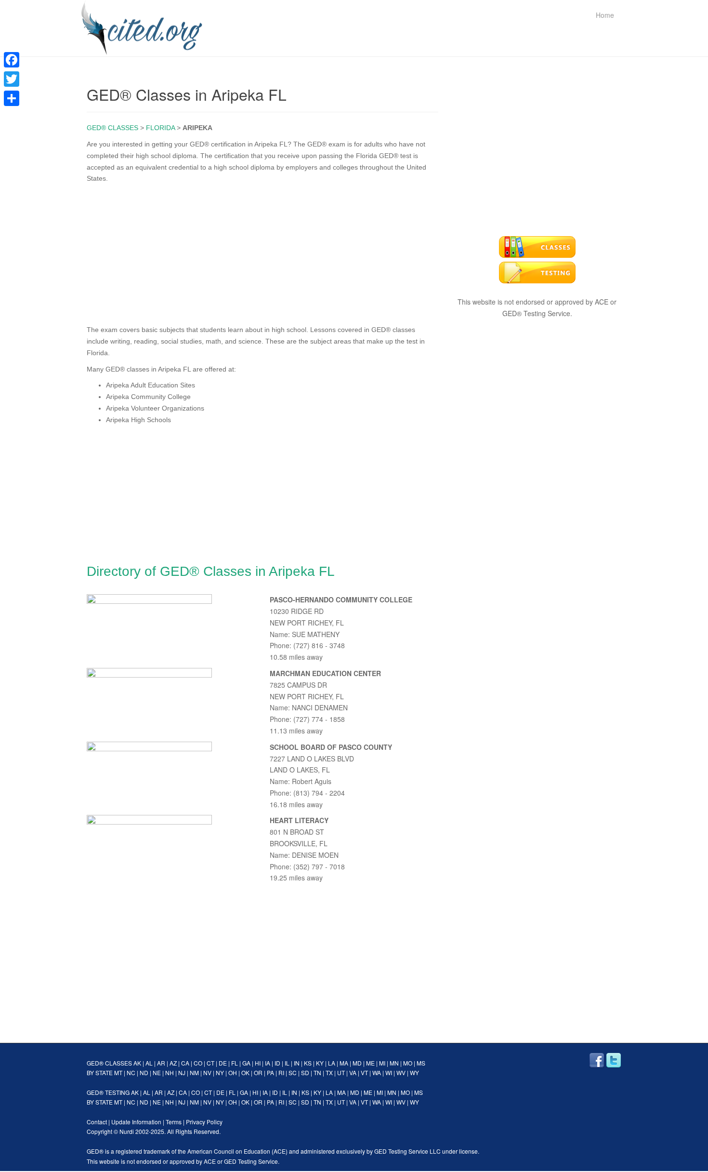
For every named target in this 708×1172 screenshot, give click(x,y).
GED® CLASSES (112, 128)
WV (401, 1072)
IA (267, 1063)
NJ (181, 1072)
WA (376, 1072)
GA (246, 1063)
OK (245, 1072)
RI (281, 1072)
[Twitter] (11, 79)
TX (329, 1072)
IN (297, 1063)
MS (421, 1063)
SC (292, 1072)
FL (234, 1063)
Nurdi (126, 1131)
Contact (97, 1122)
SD (305, 1072)
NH (169, 1072)
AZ (173, 1063)
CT (210, 1063)
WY (414, 1072)
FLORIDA (160, 128)
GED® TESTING (108, 1092)
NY (220, 1072)
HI (258, 1063)
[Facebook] (11, 59)
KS (308, 1063)
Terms (174, 1122)
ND (144, 1072)
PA (270, 1072)
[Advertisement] (262, 252)
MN (394, 1063)
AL (149, 1063)
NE (157, 1072)
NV (207, 1072)
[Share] (11, 98)
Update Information (136, 1122)
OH (232, 1072)
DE (223, 1063)
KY (320, 1063)
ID (277, 1063)
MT (118, 1072)
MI (382, 1063)
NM (194, 1072)
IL (287, 1063)
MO (407, 1063)
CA (185, 1063)
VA (352, 1072)
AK (137, 1063)
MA (344, 1063)
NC (131, 1072)
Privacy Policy (204, 1122)
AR (161, 1063)
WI (388, 1072)
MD (357, 1063)
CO (198, 1063)
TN (317, 1072)
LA (331, 1063)
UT (341, 1072)
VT (364, 1072)
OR (258, 1072)
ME (370, 1063)
